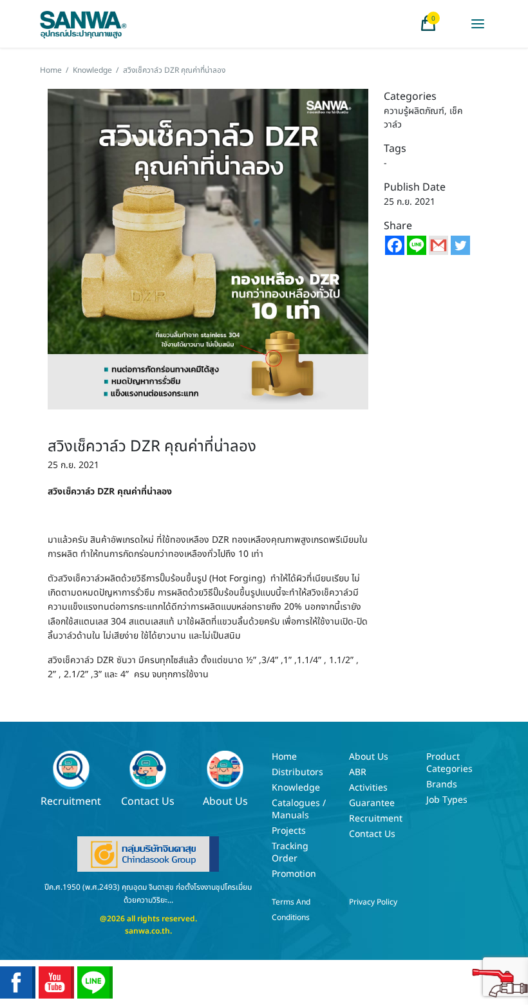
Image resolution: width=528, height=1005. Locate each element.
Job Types (446, 800)
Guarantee (372, 803)
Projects (289, 831)
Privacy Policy (373, 902)
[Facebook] (394, 245)
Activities (368, 787)
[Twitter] (460, 245)
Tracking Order (290, 852)
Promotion (294, 874)
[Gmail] (438, 245)
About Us (225, 800)
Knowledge (92, 70)
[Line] (416, 245)
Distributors (297, 772)
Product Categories (449, 763)
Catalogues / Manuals (299, 809)
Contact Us (147, 800)
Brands (441, 784)
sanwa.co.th (147, 931)
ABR (357, 772)
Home (51, 70)
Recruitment (71, 800)
